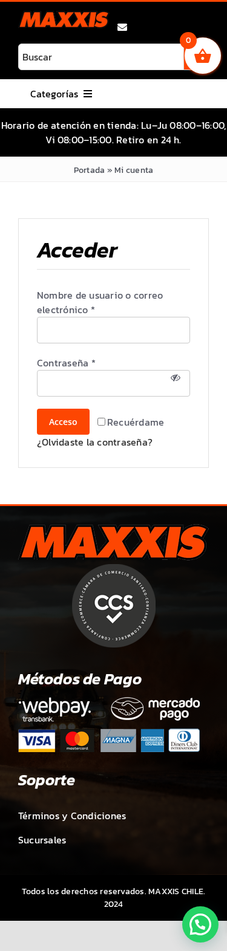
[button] (200, 924)
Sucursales (42, 840)
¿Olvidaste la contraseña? (95, 442)
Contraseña (66, 362)
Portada (89, 170)
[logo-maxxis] (64, 15)
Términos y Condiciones (72, 815)
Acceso (63, 421)
